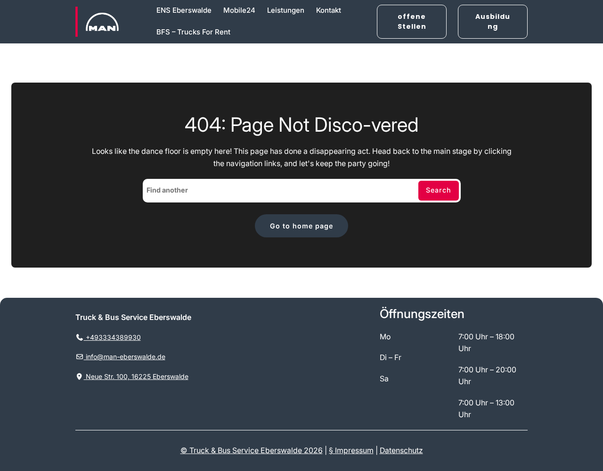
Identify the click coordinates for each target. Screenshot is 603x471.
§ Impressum (351, 450)
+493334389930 (112, 337)
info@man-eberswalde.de (124, 357)
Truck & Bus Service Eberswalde (133, 317)
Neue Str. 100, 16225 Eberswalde (136, 376)
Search (438, 190)
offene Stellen (412, 21)
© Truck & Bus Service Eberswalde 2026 (251, 450)
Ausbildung (492, 21)
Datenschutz (401, 450)
